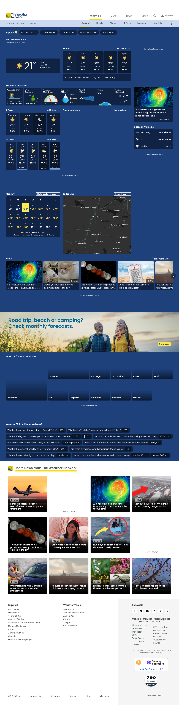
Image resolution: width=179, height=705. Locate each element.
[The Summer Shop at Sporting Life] (163, 390)
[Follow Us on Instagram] (141, 611)
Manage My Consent (17, 626)
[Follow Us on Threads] (160, 611)
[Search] (154, 15)
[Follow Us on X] (167, 611)
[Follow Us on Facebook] (134, 611)
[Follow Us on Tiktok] (154, 611)
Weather (15, 23)
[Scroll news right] (173, 275)
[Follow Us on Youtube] (147, 611)
